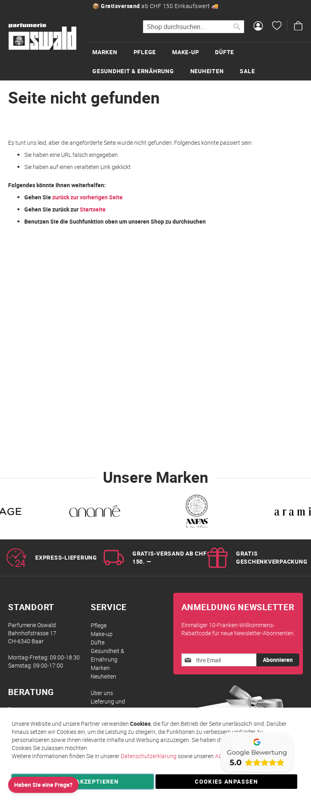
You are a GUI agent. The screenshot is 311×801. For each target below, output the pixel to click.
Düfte (97, 642)
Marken (100, 668)
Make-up (102, 634)
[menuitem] (113, 51)
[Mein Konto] (258, 26)
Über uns (102, 693)
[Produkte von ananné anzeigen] (94, 512)
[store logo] (42, 37)
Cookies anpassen (226, 781)
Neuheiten (103, 676)
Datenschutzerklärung (149, 756)
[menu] (200, 61)
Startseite (93, 209)
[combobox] (193, 26)
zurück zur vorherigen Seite (87, 197)
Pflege (99, 625)
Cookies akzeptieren (83, 781)
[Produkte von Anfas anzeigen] (195, 512)
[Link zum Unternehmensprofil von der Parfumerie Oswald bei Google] (256, 772)
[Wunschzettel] (276, 26)
